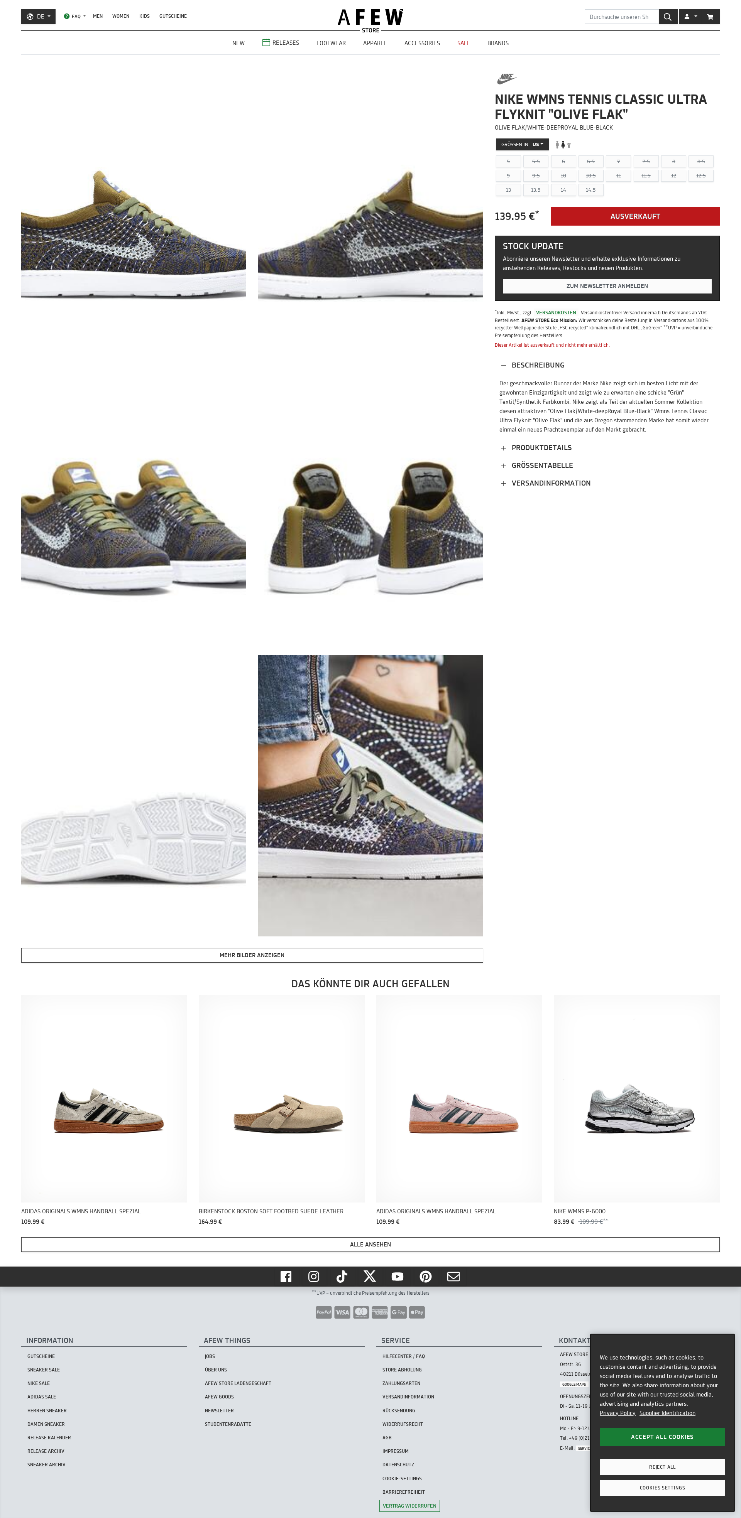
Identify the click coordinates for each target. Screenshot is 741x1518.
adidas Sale (41, 1397)
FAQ (76, 16)
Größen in (520, 144)
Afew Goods (219, 1397)
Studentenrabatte (228, 1424)
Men (98, 16)
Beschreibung (537, 365)
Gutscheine (173, 16)
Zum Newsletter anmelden (607, 286)
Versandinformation (550, 483)
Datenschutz (398, 1464)
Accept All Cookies (662, 1436)
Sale (463, 43)
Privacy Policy (618, 1413)
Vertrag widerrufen (409, 1506)
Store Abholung (402, 1370)
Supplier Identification (667, 1413)
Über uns (216, 1370)
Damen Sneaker (46, 1424)
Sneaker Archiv (46, 1464)
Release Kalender (49, 1437)
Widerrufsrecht (402, 1424)
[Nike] (507, 79)
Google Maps (574, 1384)
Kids (144, 16)
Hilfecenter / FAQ (403, 1356)
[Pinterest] (426, 1276)
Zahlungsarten (401, 1383)
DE (41, 16)
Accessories (422, 43)
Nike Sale (38, 1383)
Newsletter (219, 1410)
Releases (285, 42)
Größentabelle (541, 465)
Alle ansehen (370, 1244)
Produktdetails (541, 447)
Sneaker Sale (43, 1370)
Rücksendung (398, 1410)
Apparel (375, 43)
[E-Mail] (454, 1276)
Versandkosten (556, 312)
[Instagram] (315, 1276)
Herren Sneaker (47, 1410)
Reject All (662, 1467)
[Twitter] (370, 1276)
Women (120, 16)
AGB (387, 1437)
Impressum (395, 1451)
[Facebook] (287, 1276)
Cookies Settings (662, 1488)
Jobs (210, 1356)
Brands (498, 43)
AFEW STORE (370, 17)
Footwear (331, 43)
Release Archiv (45, 1451)
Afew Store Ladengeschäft (238, 1383)
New (238, 43)
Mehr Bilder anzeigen (252, 955)
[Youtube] (398, 1276)
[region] (662, 1423)
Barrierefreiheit (403, 1492)
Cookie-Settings (402, 1478)
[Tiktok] (343, 1276)
